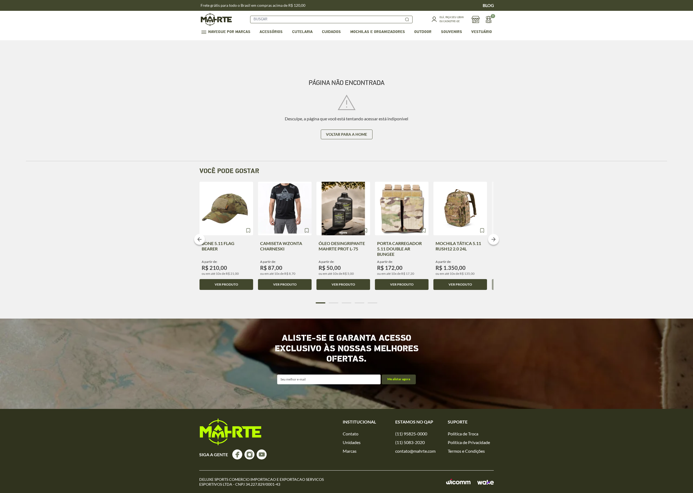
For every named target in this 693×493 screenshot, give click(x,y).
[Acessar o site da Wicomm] (458, 482)
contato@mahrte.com (415, 451)
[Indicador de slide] (320, 303)
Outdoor (423, 32)
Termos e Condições (466, 451)
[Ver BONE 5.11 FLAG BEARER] (226, 208)
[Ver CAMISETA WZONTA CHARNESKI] (285, 208)
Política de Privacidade (469, 442)
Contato (350, 433)
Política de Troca (463, 433)
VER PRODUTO (226, 284)
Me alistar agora (398, 379)
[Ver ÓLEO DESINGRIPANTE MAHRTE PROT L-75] (343, 208)
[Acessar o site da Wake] (485, 482)
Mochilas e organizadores (377, 32)
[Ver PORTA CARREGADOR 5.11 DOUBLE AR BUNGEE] (402, 208)
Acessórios (271, 32)
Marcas (350, 451)
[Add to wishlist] (248, 230)
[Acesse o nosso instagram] (249, 454)
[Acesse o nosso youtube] (262, 454)
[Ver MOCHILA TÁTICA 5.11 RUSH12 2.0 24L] (460, 208)
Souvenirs (451, 32)
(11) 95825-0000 (411, 433)
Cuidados (331, 32)
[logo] (230, 432)
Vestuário (481, 32)
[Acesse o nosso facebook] (237, 454)
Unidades (352, 442)
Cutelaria (302, 32)
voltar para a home (346, 134)
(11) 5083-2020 (410, 442)
